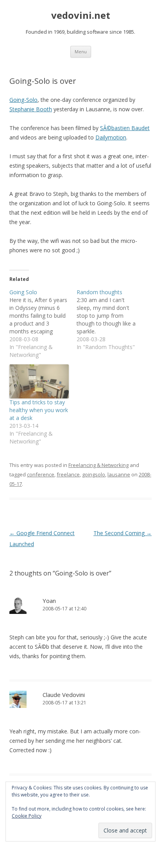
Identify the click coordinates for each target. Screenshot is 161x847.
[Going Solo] (43, 323)
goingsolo (93, 474)
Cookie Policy (26, 816)
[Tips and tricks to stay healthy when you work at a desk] (39, 381)
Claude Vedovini (64, 695)
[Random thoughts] (110, 319)
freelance (68, 474)
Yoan (49, 600)
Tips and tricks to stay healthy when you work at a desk (38, 410)
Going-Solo (23, 99)
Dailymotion (110, 137)
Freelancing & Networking (98, 465)
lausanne (118, 474)
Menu (81, 51)
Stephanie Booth (30, 109)
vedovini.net (80, 15)
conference (40, 474)
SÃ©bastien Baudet (125, 128)
